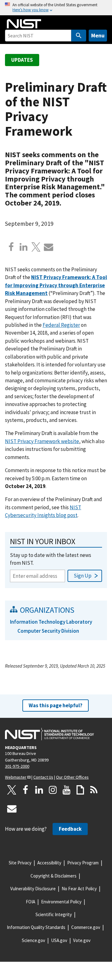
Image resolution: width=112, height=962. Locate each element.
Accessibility (49, 863)
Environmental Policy (61, 902)
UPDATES (22, 59)
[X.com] (36, 247)
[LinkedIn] (39, 790)
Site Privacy (20, 863)
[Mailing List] (12, 808)
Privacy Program (83, 863)
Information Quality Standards (36, 927)
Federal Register (61, 324)
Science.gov (33, 940)
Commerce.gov (85, 927)
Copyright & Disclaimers (53, 876)
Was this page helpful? (55, 705)
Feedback (70, 828)
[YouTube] (66, 790)
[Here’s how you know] (56, 7)
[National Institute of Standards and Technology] (49, 734)
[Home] (24, 24)
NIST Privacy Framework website (42, 441)
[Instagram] (53, 790)
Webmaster (15, 777)
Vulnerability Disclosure (33, 889)
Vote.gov (82, 940)
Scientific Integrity (53, 914)
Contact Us (43, 777)
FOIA (30, 902)
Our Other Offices (72, 777)
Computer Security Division (48, 630)
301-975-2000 (17, 766)
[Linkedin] (23, 247)
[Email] (48, 247)
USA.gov (59, 940)
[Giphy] (80, 790)
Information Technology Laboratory (51, 621)
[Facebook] (11, 247)
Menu (98, 35)
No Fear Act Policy (79, 889)
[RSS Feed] (94, 790)
